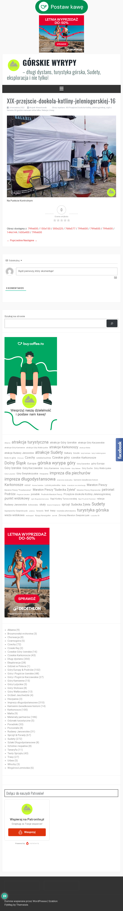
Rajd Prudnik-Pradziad (87, 499)
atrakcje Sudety (49, 452)
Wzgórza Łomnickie (19, 767)
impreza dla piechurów (70, 473)
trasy (53, 510)
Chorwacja (14, 637)
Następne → (30, 240)
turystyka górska (93, 510)
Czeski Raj (13, 648)
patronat (108, 489)
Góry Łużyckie (9, 474)
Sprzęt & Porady (17, 735)
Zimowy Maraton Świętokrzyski (73, 515)
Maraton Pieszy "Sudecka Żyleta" (54, 489)
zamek (54, 516)
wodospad (30, 516)
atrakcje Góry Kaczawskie (91, 442)
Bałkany (68, 453)
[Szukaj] (111, 323)
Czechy (30, 457)
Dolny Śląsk (15, 463)
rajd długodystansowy (40, 499)
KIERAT (28, 485)
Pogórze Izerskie (23, 494)
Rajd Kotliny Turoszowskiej (63, 498)
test (47, 510)
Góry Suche (87, 468)
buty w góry (10, 458)
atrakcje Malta (85, 448)
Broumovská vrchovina (20, 633)
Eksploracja (14, 662)
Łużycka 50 (95, 516)
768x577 (70, 228)
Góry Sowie (65, 468)
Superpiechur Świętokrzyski (16, 511)
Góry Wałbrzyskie (102, 468)
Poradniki (13, 724)
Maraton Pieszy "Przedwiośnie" (17, 490)
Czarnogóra (14, 640)
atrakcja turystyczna (30, 442)
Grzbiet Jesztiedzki (18, 695)
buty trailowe (85, 453)
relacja (100, 498)
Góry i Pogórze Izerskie (21, 673)
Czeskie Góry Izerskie (20, 651)
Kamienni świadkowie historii (24, 706)
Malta (64, 485)
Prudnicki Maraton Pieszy (51, 494)
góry (71, 462)
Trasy (11, 756)
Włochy (12, 764)
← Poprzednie (15, 240)
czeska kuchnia (43, 458)
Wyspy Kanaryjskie (43, 515)
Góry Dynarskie (83, 463)
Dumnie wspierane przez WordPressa (25, 901)
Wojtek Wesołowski (38, 107)
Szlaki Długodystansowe (21, 742)
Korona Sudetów (37, 485)
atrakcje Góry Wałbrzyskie (37, 448)
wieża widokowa (14, 515)
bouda (76, 453)
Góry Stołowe (76, 468)
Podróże (9, 494)
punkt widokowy (17, 498)
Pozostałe (13, 727)
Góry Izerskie (12, 468)
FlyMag (8, 904)
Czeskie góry (61, 457)
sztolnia (32, 511)
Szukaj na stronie (14, 316)
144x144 (12, 232)
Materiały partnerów (19, 716)
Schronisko (33, 505)
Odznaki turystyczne (19, 720)
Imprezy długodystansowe (23, 702)
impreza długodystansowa (30, 479)
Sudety (98, 504)
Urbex (11, 760)
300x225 (58, 228)
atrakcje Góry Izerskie (63, 442)
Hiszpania (44, 474)
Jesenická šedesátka (64, 480)
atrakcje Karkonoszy (63, 447)
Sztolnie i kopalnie (18, 745)
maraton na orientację (76, 485)
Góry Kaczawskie (32, 468)
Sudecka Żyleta (80, 504)
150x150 (45, 228)
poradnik (35, 494)
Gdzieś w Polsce (17, 666)
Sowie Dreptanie (53, 505)
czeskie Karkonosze (83, 457)
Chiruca (20, 458)
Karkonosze (13, 485)
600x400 (24, 232)
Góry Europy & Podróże (20, 669)
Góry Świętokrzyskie (27, 473)
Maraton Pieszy (97, 485)
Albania (7, 443)
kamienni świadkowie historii (86, 480)
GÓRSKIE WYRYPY (49, 62)
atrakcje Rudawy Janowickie (19, 453)
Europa (31, 463)
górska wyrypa (52, 462)
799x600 (33, 228)
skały (42, 504)
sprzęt (66, 504)
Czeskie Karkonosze (19, 655)
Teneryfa (39, 511)
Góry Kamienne (51, 468)
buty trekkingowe (99, 453)
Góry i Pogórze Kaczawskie (23, 677)
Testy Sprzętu (15, 753)
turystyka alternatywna (66, 511)
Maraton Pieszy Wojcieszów (88, 490)
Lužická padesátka (52, 485)
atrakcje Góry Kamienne (14, 447)
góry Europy (98, 463)
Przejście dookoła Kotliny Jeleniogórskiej (87, 494)
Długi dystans (15, 658)
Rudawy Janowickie (15, 504)
